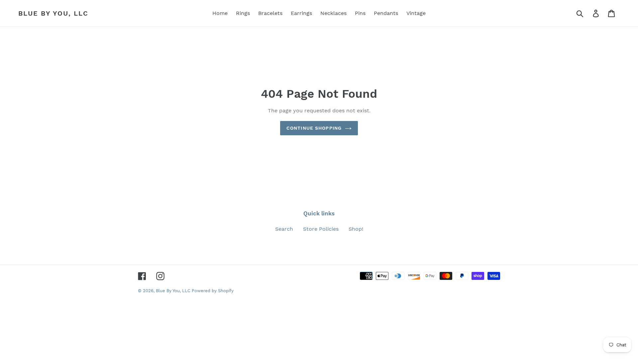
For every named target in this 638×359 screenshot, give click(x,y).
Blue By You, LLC (53, 13)
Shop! (356, 229)
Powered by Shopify (213, 290)
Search (284, 229)
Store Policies (321, 229)
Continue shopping (314, 128)
